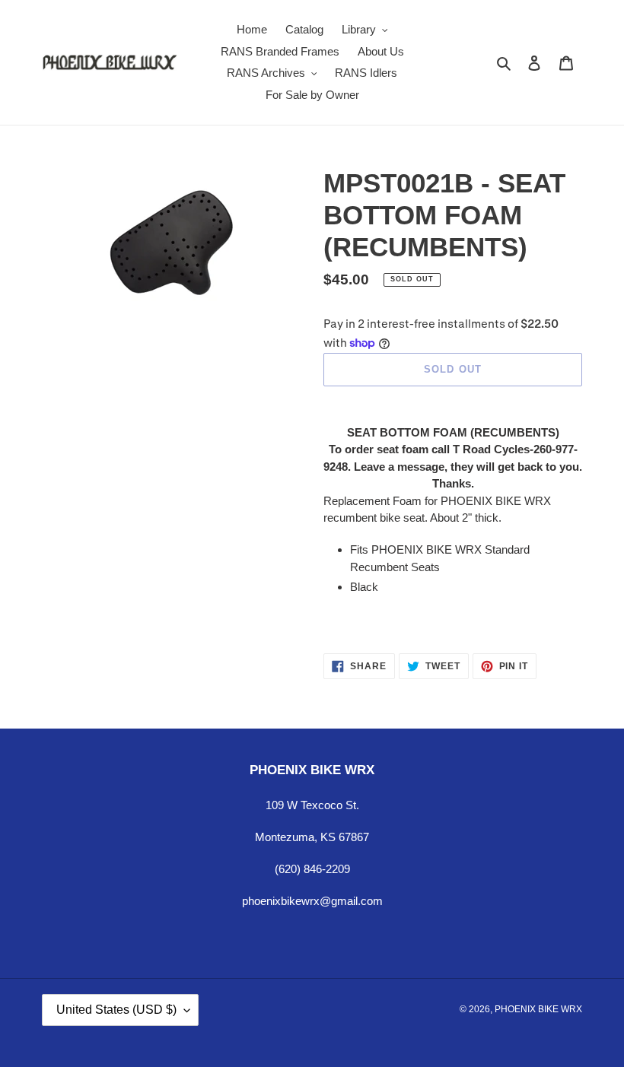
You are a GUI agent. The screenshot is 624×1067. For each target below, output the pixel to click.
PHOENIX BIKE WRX (538, 1009)
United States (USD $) (116, 1009)
